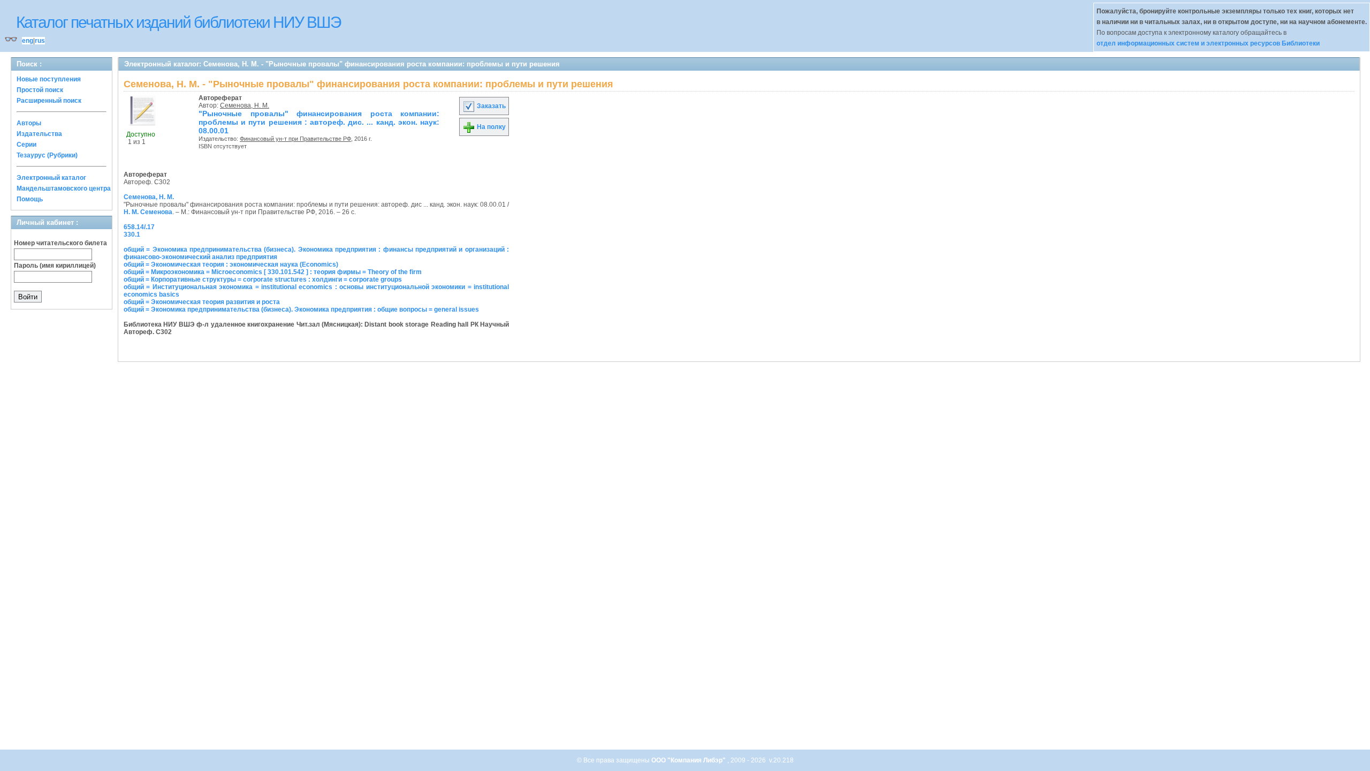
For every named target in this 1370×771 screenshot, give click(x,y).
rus (40, 40)
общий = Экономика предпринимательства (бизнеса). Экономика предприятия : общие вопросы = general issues (301, 309)
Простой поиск (40, 90)
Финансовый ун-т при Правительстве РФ (295, 138)
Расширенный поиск (49, 100)
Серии (26, 144)
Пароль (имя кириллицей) (55, 265)
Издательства (39, 134)
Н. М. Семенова (148, 212)
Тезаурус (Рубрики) (47, 155)
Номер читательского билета (60, 243)
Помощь (30, 199)
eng (27, 40)
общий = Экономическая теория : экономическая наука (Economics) (231, 264)
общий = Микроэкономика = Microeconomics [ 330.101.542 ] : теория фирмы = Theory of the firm (273, 272)
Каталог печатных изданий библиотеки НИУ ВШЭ (178, 22)
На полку (490, 127)
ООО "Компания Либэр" (689, 760)
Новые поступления (49, 79)
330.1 (132, 234)
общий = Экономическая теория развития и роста (202, 302)
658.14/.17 (139, 227)
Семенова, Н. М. (244, 105)
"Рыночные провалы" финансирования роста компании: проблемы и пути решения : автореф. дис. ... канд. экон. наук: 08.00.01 (319, 122)
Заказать (490, 106)
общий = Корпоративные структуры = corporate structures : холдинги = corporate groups (263, 279)
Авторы (29, 123)
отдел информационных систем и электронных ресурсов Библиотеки (1208, 43)
